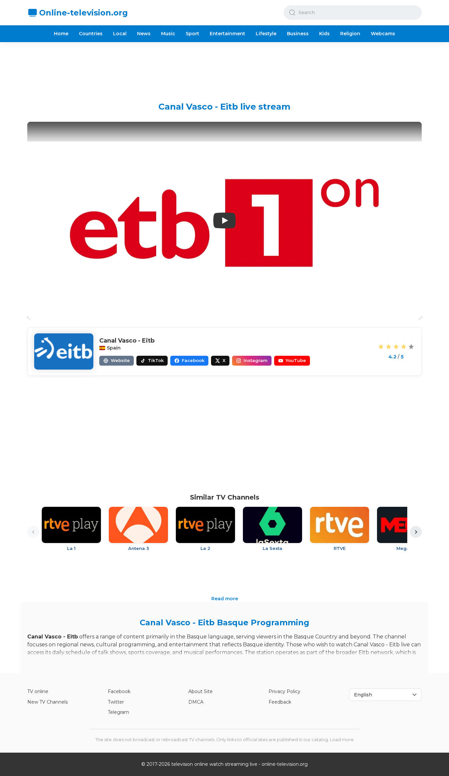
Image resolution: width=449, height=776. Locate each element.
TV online (37, 691)
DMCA (195, 702)
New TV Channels (47, 702)
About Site (200, 691)
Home (61, 34)
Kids (324, 34)
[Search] (292, 12)
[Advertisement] (224, 67)
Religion (350, 34)
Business (298, 34)
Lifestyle (266, 34)
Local (120, 34)
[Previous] (33, 532)
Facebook (119, 691)
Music (168, 34)
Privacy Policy (284, 691)
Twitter (116, 702)
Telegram (118, 712)
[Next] (416, 532)
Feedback (280, 702)
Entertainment (227, 34)
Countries (91, 34)
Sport (192, 34)
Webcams (383, 34)
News (144, 34)
